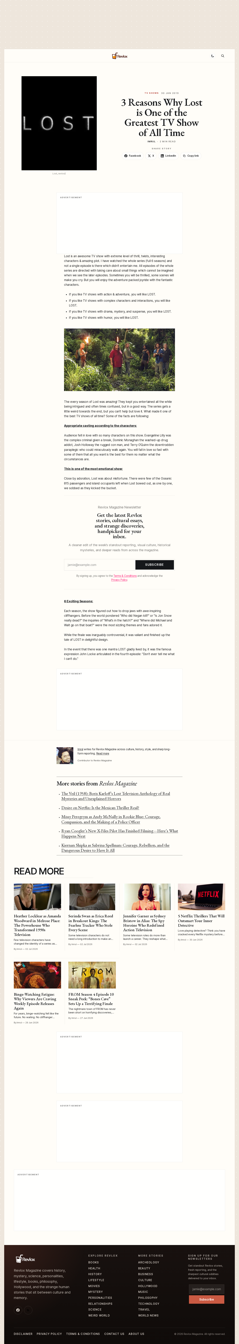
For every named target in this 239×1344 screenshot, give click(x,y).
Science (95, 1309)
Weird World (99, 1315)
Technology (148, 1303)
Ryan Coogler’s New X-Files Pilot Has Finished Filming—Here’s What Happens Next (119, 833)
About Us (136, 1334)
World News (148, 1315)
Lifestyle (96, 1280)
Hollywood (85, 55)
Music (143, 1292)
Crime (68, 55)
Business (145, 1274)
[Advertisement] (105, 24)
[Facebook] (18, 1310)
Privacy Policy (119, 580)
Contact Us (114, 1334)
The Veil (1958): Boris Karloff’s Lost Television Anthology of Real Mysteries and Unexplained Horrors (115, 796)
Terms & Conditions (125, 575)
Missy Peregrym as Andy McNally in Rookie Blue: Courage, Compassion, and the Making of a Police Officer (110, 819)
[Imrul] (65, 755)
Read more (102, 753)
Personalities (100, 1297)
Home (17, 55)
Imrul (151, 141)
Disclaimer (23, 1334)
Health (94, 1268)
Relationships (49, 55)
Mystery (95, 1292)
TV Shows (152, 93)
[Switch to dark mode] (212, 56)
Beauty (144, 1268)
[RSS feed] (28, 1310)
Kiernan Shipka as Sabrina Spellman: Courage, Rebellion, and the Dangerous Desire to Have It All (115, 847)
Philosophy (148, 1297)
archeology (148, 1262)
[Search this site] (223, 56)
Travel (144, 1309)
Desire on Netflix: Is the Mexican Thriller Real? (100, 807)
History (95, 1274)
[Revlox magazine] (25, 1258)
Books (93, 1262)
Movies (94, 1286)
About (30, 55)
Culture (145, 1280)
